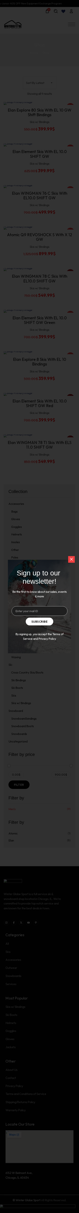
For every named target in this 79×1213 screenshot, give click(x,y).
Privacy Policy (47, 639)
